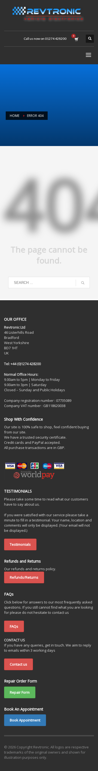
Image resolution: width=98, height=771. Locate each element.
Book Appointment (25, 720)
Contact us (18, 664)
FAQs (14, 626)
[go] (83, 283)
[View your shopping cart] (76, 38)
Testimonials (20, 544)
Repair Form (20, 692)
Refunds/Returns (24, 577)
